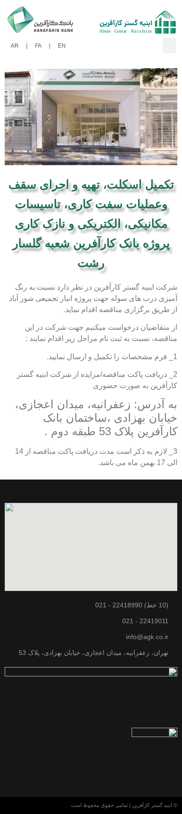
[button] (169, 45)
